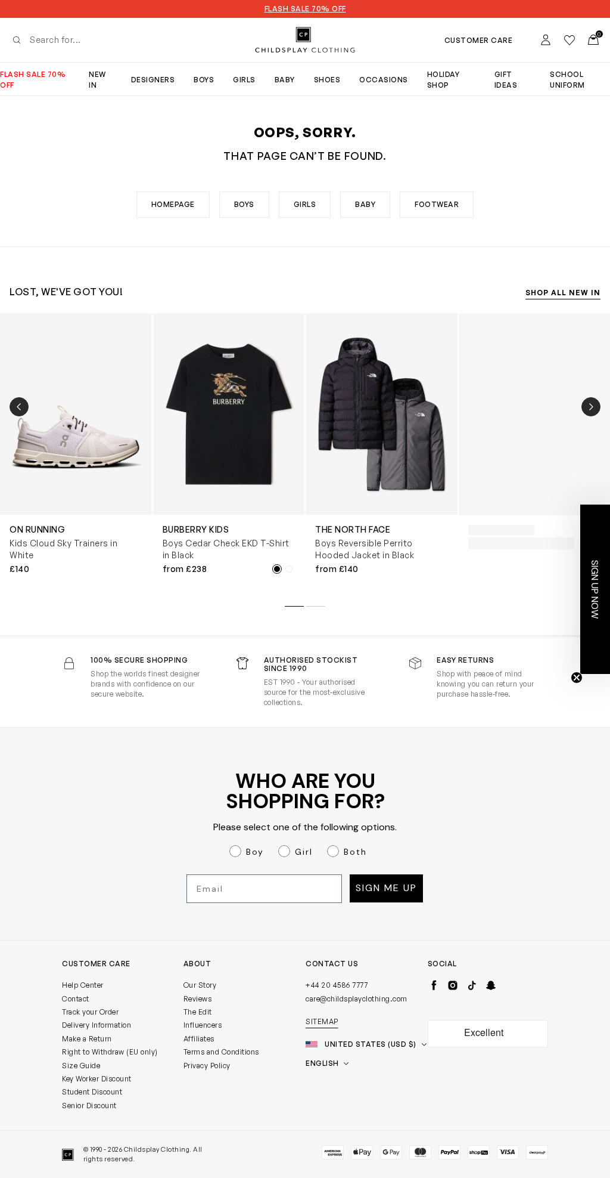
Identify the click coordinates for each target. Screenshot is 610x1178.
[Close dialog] (522, 449)
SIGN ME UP (189, 700)
